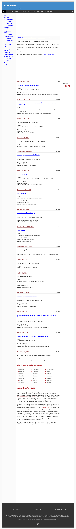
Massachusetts (50, 369)
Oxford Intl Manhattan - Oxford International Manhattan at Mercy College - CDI (37, 103)
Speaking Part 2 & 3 (8, 54)
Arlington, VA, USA (23, 170)
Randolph (49, 378)
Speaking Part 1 (7, 52)
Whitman (49, 382)
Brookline (35, 376)
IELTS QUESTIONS (38, 509)
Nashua (35, 382)
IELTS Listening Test (8, 25)
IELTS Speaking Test (8, 19)
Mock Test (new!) (7, 64)
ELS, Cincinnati (21, 193)
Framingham (36, 369)
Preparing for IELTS (49, 11)
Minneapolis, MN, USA (24, 246)
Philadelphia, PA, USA (24, 151)
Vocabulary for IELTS (26, 11)
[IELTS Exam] (4, 11)
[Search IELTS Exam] (72, 11)
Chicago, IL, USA (23, 209)
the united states (32, 38)
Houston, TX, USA (23, 292)
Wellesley (21, 371)
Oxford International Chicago (26, 213)
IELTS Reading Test (8, 23)
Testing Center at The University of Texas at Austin (33, 336)
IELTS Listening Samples (13, 11)
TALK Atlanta (21, 230)
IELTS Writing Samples (7, 49)
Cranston (21, 382)
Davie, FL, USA (22, 273)
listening (19, 396)
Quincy (21, 380)
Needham (35, 371)
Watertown (35, 373)
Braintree (35, 380)
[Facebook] (65, 86)
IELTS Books (7, 60)
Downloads (6, 17)
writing (26, 396)
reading (23, 396)
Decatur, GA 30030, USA (25, 227)
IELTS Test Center (22, 174)
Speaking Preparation (9, 36)
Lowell (34, 378)
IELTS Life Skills (7, 58)
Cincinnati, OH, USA (24, 190)
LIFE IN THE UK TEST (60, 509)
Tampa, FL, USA (22, 259)
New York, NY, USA (23, 99)
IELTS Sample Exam (8, 44)
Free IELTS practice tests (48, 54)
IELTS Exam (10, 5)
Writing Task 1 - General (7, 32)
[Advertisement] (45, 24)
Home (5, 15)
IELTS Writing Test (8, 21)
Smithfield (21, 376)
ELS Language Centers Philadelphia (28, 155)
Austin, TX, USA (22, 311)
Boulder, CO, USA (23, 352)
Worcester (21, 369)
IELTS (19, 38)
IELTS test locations (45, 407)
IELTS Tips (6, 46)
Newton (21, 373)
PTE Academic (7, 62)
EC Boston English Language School (28, 85)
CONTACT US (16, 509)
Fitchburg (49, 373)
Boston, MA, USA (23, 81)
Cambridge (49, 376)
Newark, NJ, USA (23, 138)
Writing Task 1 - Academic (7, 28)
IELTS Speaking (7, 38)
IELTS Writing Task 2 (8, 34)
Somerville (21, 378)
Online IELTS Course (8, 56)
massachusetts (41, 38)
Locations (24, 38)
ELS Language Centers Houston (27, 296)
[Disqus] (38, 445)
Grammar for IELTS (38, 11)
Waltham (49, 371)
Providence (49, 380)
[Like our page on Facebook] (38, 524)
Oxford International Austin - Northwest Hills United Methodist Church (36, 316)
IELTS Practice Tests (8, 40)
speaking (33, 396)
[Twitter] (68, 86)
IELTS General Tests (8, 42)
